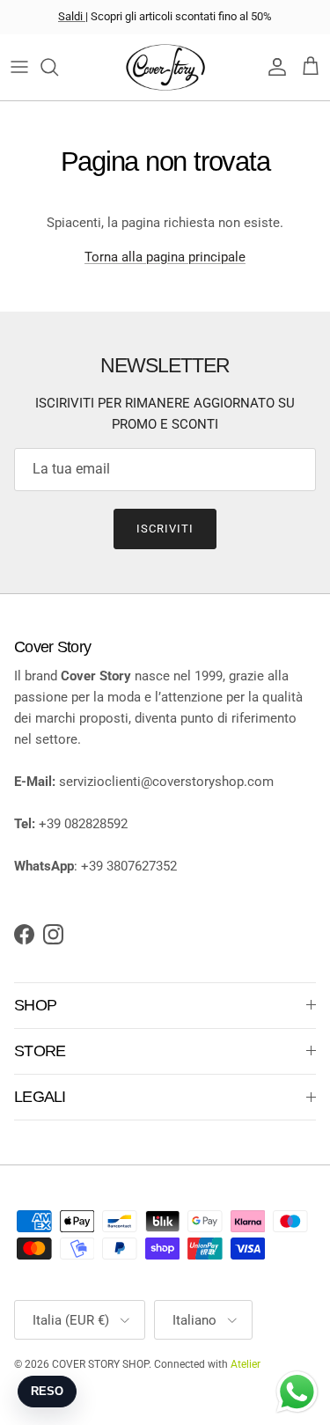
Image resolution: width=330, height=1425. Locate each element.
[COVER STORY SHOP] (165, 67)
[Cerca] (58, 67)
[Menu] (19, 67)
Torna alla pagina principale (165, 257)
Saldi (71, 16)
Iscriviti (165, 528)
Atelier (245, 1364)
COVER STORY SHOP (100, 1364)
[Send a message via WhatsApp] (297, 1392)
